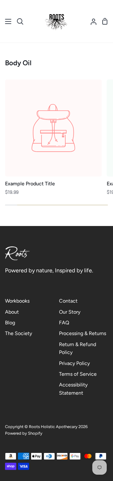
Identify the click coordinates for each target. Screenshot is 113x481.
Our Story (69, 312)
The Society (18, 333)
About (12, 312)
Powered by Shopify (23, 433)
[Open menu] (8, 21)
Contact (68, 301)
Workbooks (17, 301)
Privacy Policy (74, 363)
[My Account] (91, 21)
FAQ (64, 323)
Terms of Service (78, 374)
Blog (10, 323)
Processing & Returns (82, 333)
